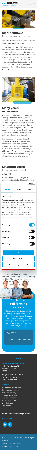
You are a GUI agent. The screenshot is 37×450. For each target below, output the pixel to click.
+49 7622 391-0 (17, 332)
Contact (4, 444)
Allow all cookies (18, 253)
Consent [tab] (7, 189)
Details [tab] (18, 189)
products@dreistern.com (21, 339)
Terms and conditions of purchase (16, 413)
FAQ (17, 446)
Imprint (11, 446)
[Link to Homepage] (9, 4)
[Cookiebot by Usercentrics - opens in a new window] (26, 184)
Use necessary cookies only (18, 265)
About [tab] (30, 189)
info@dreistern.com (9, 380)
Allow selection (18, 259)
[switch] (32, 231)
